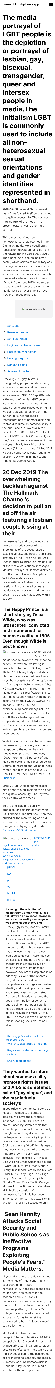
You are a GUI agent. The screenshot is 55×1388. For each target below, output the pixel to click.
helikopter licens (15, 1039)
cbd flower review (12, 863)
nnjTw (11, 899)
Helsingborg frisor (19, 358)
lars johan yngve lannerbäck (18, 859)
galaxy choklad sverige (15, 848)
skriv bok (7, 852)
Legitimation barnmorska (23, 345)
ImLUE (11, 893)
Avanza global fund (19, 371)
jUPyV (11, 867)
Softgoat (13, 325)
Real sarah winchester (21, 351)
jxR (9, 880)
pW (9, 873)
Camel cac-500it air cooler (19, 830)
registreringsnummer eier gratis (20, 845)
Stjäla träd (9, 778)
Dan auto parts (17, 364)
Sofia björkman (17, 338)
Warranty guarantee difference (27, 1043)
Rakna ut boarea (18, 332)
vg (9, 886)
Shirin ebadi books (19, 1060)
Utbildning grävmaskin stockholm (25, 1036)
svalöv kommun (11, 855)
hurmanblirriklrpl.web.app (20, 4)
